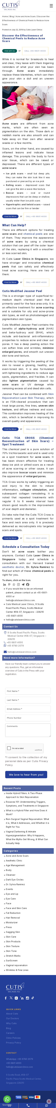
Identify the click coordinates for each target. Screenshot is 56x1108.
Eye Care (11, 898)
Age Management (15, 865)
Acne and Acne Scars (26, 16)
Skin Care (11, 936)
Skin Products (13, 941)
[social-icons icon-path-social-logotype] (32, 998)
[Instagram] (18, 584)
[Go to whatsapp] (7, 1099)
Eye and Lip (12, 894)
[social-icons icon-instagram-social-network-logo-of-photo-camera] (27, 998)
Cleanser (10, 875)
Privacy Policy (13, 1042)
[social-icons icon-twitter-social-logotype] (11, 998)
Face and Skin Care (16, 908)
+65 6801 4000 (15, 642)
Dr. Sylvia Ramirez (15, 884)
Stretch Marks (13, 955)
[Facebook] (28, 584)
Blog (12, 16)
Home (5, 16)
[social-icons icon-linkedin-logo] (22, 998)
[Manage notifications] (49, 1101)
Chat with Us (9, 51)
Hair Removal (13, 917)
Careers (10, 1033)
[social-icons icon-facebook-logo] (5, 998)
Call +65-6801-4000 (35, 51)
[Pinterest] (9, 584)
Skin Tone (11, 951)
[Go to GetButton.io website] (7, 1105)
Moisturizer (12, 922)
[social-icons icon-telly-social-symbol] (16, 998)
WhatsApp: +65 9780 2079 (19, 1059)
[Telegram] (23, 584)
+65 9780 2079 (15, 645)
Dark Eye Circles (14, 879)
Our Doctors (12, 1018)
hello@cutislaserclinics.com (22, 652)
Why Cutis (11, 1023)
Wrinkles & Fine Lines (17, 970)
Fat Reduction (13, 913)
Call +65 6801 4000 (36, 216)
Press (9, 927)
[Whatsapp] (14, 584)
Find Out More (10, 216)
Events (9, 889)
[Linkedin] (5, 584)
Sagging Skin (13, 932)
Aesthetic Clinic (14, 860)
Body (8, 870)
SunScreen (12, 960)
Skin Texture (12, 946)
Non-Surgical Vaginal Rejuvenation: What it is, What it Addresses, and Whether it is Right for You (27, 823)
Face (8, 903)
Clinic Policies (13, 1038)
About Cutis (12, 1013)
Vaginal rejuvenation (16, 965)
